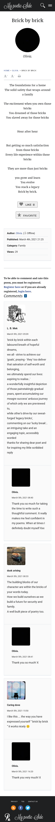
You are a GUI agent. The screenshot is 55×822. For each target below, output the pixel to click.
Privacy (14, 801)
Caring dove (13, 705)
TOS (22, 801)
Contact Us (33, 801)
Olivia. (15, 71)
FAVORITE (29, 215)
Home (6, 71)
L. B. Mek (12, 328)
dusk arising (13, 570)
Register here (12, 287)
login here (24, 291)
